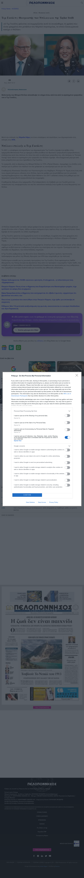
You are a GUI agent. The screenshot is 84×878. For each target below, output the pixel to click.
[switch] (67, 415)
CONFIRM (27, 495)
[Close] (77, 376)
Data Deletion (30, 502)
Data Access (42, 502)
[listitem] (42, 411)
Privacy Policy (53, 502)
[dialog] (42, 439)
